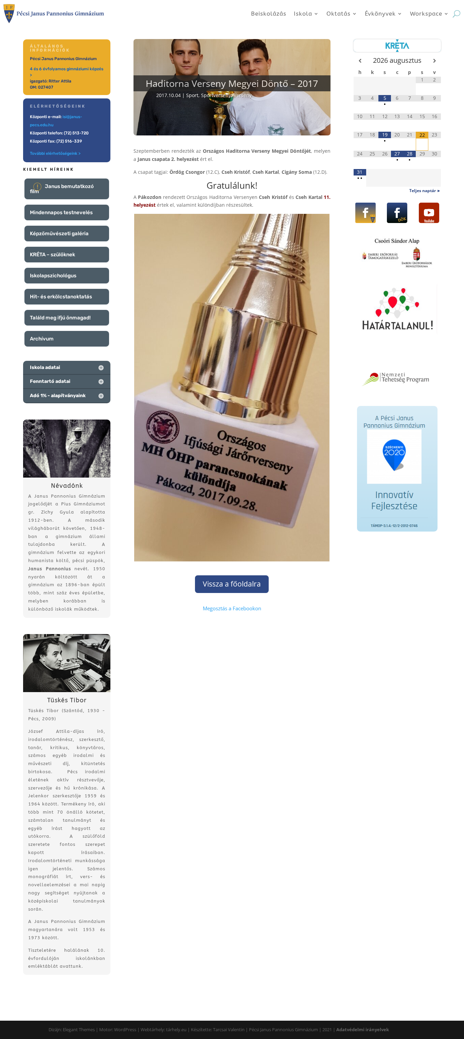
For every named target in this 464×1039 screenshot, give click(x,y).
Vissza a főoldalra (232, 584)
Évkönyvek (380, 13)
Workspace (426, 13)
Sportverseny (216, 95)
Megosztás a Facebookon (232, 608)
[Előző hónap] (360, 61)
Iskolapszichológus (53, 276)
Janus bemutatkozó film (62, 188)
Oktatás (338, 13)
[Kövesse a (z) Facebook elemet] (365, 213)
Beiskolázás (268, 13)
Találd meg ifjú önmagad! (60, 318)
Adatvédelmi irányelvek (362, 1029)
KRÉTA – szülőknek (52, 255)
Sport (192, 95)
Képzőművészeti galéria (59, 233)
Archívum (42, 339)
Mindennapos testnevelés (61, 212)
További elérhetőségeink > (55, 153)
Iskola (303, 13)
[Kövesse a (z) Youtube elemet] (429, 213)
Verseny (243, 95)
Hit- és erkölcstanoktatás (61, 297)
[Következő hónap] (434, 61)
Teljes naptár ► (425, 190)
